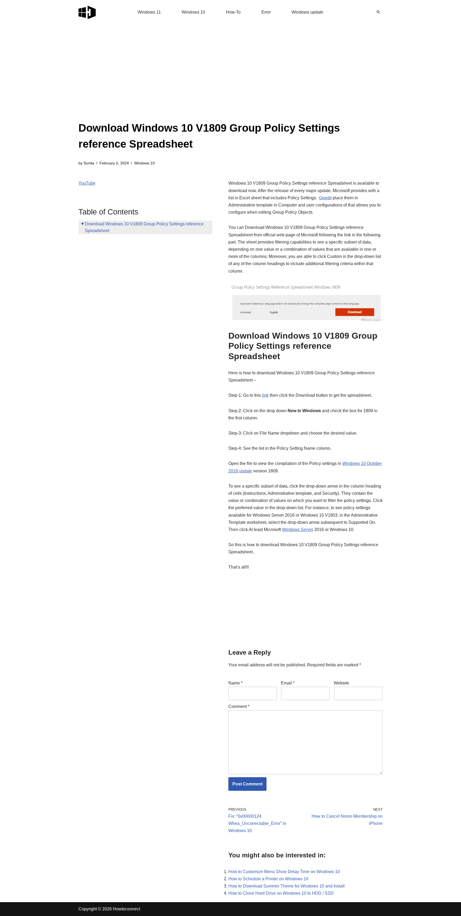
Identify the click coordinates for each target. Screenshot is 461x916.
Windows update (307, 12)
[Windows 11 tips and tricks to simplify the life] (87, 12)
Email (288, 683)
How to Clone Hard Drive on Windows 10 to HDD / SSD (281, 893)
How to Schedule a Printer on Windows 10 (268, 879)
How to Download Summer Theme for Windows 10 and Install (286, 886)
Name (235, 683)
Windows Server (297, 529)
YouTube (87, 183)
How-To (233, 12)
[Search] (378, 12)
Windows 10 (193, 12)
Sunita (89, 163)
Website (341, 683)
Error (266, 12)
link (265, 395)
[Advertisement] (230, 80)
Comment (238, 706)
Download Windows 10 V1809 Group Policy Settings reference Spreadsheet (144, 227)
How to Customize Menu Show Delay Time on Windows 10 (284, 871)
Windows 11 (149, 12)
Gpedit (325, 198)
